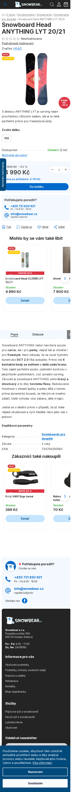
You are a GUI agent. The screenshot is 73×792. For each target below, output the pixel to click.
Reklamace (11, 680)
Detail (25, 300)
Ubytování (11, 727)
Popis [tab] (14, 334)
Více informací (42, 763)
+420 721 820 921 (23, 206)
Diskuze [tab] (38, 334)
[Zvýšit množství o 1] (65, 169)
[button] (65, 278)
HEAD (17, 48)
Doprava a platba (15, 675)
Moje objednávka (15, 691)
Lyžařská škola (14, 722)
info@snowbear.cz (24, 214)
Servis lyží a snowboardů (20, 716)
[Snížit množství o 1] (52, 169)
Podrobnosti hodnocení (17, 43)
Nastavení (35, 772)
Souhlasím (35, 783)
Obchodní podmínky (17, 664)
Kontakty (10, 686)
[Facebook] (24, 600)
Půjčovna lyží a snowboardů (21, 711)
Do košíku (36, 186)
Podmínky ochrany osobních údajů (25, 670)
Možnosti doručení (14, 155)
